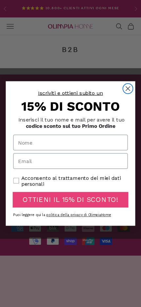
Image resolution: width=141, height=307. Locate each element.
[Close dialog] (128, 89)
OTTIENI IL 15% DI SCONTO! (70, 200)
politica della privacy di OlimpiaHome (78, 215)
